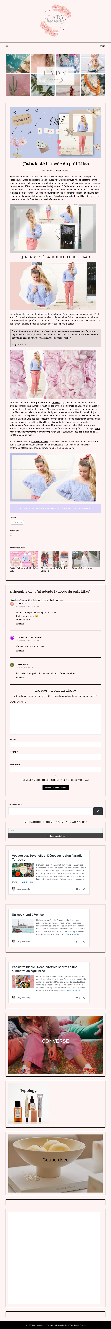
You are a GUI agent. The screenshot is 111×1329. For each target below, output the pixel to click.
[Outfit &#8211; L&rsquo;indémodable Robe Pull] (24, 559)
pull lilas (56, 402)
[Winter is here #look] (86, 559)
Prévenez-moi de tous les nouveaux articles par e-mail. (55, 780)
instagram (49, 445)
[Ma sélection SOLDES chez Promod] (55, 559)
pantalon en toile (39, 441)
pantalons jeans (87, 432)
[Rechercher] (98, 811)
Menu (102, 45)
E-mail (14, 752)
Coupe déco (55, 1160)
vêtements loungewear (37, 432)
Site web (15, 765)
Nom (13, 739)
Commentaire (18, 702)
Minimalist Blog (62, 1325)
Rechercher (15, 804)
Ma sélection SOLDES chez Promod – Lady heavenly (39, 600)
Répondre (20, 623)
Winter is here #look (82, 568)
